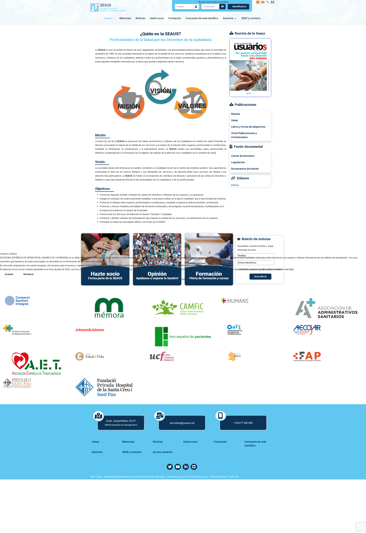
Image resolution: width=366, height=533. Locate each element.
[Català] (263, 2)
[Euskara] (272, 2)
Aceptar (9, 274)
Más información (183, 279)
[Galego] (268, 2)
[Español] (258, 2)
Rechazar (28, 274)
